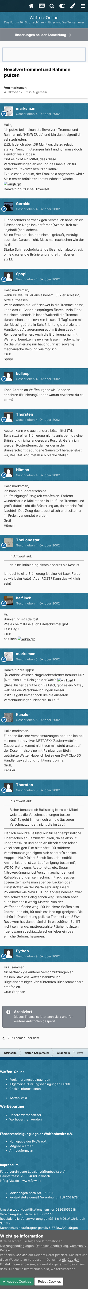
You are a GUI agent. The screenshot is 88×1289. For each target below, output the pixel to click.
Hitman (22, 469)
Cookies (21, 1255)
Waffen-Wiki (18, 1098)
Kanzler (23, 714)
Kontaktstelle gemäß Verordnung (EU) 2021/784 (44, 1197)
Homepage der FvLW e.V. (28, 1141)
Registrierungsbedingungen (29, 1079)
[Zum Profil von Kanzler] (8, 717)
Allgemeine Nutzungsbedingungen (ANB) (39, 1084)
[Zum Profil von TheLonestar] (8, 542)
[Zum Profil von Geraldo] (8, 206)
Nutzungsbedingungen (17, 1246)
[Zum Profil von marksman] (8, 111)
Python (22, 950)
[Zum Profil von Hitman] (8, 472)
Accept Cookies (18, 1281)
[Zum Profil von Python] (8, 953)
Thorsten (24, 414)
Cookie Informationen (25, 1089)
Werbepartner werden (25, 1119)
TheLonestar (28, 540)
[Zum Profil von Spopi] (8, 276)
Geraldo (23, 203)
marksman (19, 87)
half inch (23, 598)
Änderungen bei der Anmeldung (40, 35)
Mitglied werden (21, 1146)
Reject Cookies (49, 1281)
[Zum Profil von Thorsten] (8, 417)
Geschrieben (38, 114)
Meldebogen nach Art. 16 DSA (31, 1193)
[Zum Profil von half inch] (8, 600)
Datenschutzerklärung (52, 1246)
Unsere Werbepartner (25, 1115)
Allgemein (40, 92)
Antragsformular (21, 1150)
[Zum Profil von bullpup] (8, 376)
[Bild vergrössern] (12, 184)
